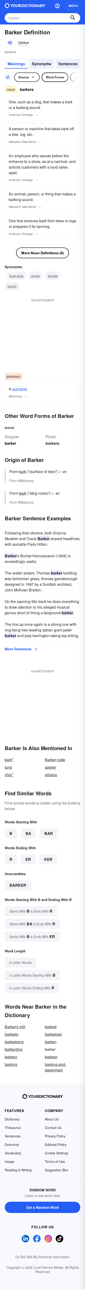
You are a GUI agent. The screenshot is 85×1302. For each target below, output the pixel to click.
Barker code (55, 759)
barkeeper (53, 1034)
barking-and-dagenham (55, 1067)
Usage (9, 1161)
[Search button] (73, 18)
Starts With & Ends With (30, 911)
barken (50, 1041)
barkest (51, 1056)
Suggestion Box (56, 1170)
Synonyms (41, 63)
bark (22, 471)
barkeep (11, 1034)
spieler (50, 767)
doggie (53, 275)
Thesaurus (13, 1127)
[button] (57, 6)
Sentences (67, 63)
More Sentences (18, 648)
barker (17, 885)
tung (8, 767)
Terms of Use (55, 1161)
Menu (73, 6)
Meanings (16, 63)
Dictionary (12, 1119)
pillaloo (51, 774)
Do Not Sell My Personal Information (42, 1256)
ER (28, 859)
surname (19, 389)
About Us (52, 1119)
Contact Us (53, 1127)
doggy (35, 275)
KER (48, 859)
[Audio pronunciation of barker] (10, 43)
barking (11, 1064)
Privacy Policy (55, 1136)
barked (50, 1026)
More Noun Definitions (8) (42, 252)
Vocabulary (13, 1153)
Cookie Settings (56, 1153)
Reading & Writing (18, 1170)
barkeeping (14, 1041)
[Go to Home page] (25, 5)
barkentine (13, 1049)
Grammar (12, 1144)
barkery (11, 1056)
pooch (12, 286)
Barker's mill (15, 1026)
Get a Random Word (42, 1207)
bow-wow (16, 275)
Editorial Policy (56, 1144)
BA (28, 833)
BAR (48, 833)
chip (9, 774)
